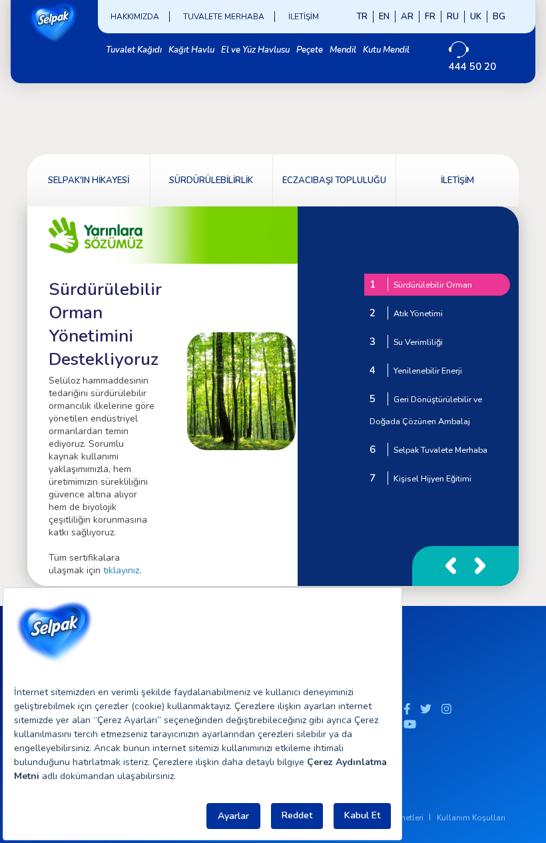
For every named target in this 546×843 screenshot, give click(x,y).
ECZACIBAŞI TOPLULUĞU (334, 180)
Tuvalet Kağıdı (134, 50)
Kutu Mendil (386, 50)
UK (475, 17)
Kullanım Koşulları (471, 817)
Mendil (343, 50)
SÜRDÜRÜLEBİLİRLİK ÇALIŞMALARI (211, 190)
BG (499, 17)
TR (362, 17)
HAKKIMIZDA (135, 16)
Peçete (309, 50)
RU (453, 17)
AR (407, 17)
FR (430, 17)
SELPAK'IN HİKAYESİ (88, 180)
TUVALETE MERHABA (223, 16)
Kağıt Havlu (191, 50)
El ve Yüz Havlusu (255, 50)
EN (384, 17)
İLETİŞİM (303, 16)
